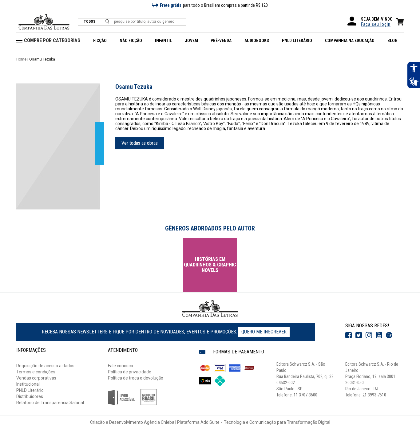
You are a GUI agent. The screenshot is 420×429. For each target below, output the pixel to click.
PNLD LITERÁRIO (297, 40)
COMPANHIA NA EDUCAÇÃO (349, 40)
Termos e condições (35, 371)
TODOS (89, 22)
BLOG (392, 40)
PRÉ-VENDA (221, 40)
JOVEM (191, 40)
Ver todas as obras (139, 143)
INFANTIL (163, 40)
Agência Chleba (159, 422)
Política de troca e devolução (135, 378)
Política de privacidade (129, 371)
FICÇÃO (100, 40)
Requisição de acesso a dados (45, 365)
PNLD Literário (30, 390)
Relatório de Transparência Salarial (50, 402)
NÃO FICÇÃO (131, 40)
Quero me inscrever (264, 332)
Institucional (28, 384)
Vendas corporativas (36, 378)
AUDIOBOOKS (256, 40)
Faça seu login (375, 24)
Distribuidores (29, 396)
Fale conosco (120, 365)
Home (21, 59)
